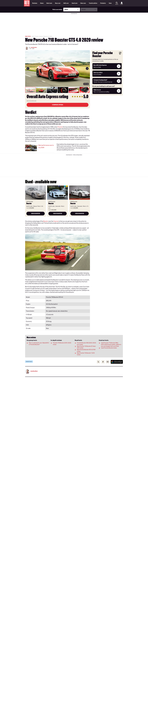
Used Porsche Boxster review (109, 348)
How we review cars (31, 100)
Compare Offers (57, 105)
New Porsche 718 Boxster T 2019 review (86, 353)
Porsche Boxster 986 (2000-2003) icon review (86, 343)
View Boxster (35, 213)
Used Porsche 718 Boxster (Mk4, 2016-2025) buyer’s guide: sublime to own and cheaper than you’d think (111, 344)
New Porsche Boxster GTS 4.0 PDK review (86, 350)
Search (116, 4)
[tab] (30, 90)
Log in (121, 4)
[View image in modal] (27, 68)
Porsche (60, 127)
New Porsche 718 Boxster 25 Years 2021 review (86, 347)
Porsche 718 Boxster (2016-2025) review (62, 343)
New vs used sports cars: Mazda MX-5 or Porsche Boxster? (39, 343)
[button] (57, 68)
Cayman (55, 221)
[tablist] (57, 90)
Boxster (45, 221)
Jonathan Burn (34, 47)
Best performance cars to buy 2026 (46, 146)
